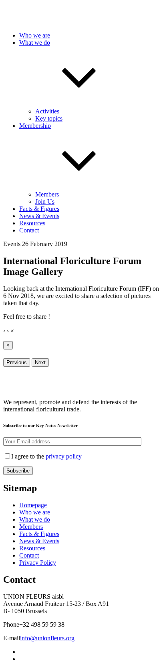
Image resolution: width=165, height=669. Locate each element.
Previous (16, 362)
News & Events (39, 215)
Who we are (34, 35)
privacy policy (64, 456)
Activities (47, 111)
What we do (34, 519)
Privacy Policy (37, 562)
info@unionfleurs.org (47, 638)
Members (47, 194)
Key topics (48, 118)
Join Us (44, 201)
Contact (29, 230)
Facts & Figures (39, 208)
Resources (32, 223)
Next (40, 362)
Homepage (33, 505)
